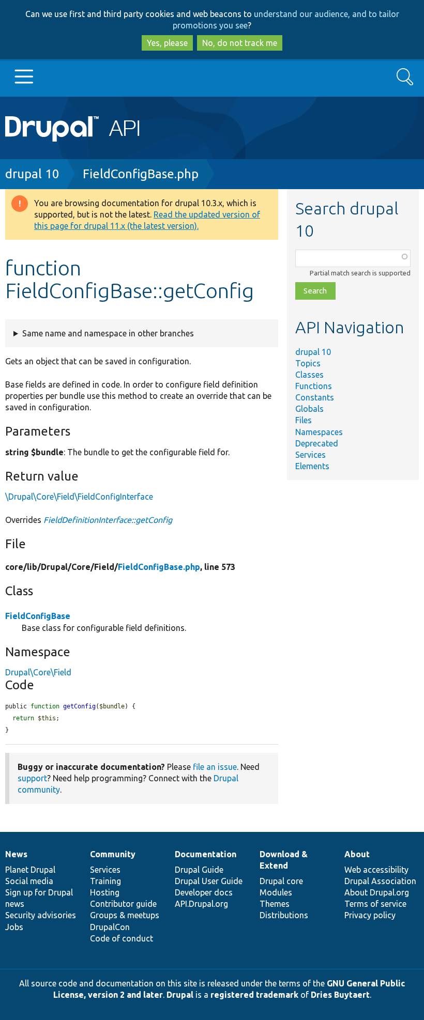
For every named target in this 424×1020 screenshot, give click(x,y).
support (32, 778)
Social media (29, 881)
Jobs (14, 927)
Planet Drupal (30, 869)
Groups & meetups (124, 915)
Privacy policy (370, 915)
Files (303, 420)
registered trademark (254, 994)
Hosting (104, 892)
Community (112, 854)
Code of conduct (121, 938)
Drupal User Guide (209, 881)
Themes (275, 903)
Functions (313, 386)
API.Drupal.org (201, 903)
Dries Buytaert (340, 994)
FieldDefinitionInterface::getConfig (107, 519)
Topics (308, 363)
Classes (309, 374)
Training (105, 881)
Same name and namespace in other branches (108, 333)
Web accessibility (376, 869)
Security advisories (40, 915)
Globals (309, 408)
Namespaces (319, 432)
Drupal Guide (199, 869)
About (357, 854)
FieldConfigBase (37, 616)
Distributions (284, 915)
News (16, 854)
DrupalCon (110, 927)
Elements (312, 466)
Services (310, 454)
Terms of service (375, 903)
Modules (276, 892)
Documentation (205, 854)
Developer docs (204, 892)
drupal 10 (32, 174)
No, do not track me (239, 43)
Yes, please (167, 43)
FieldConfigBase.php (141, 174)
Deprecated (316, 443)
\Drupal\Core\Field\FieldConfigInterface (79, 496)
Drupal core (281, 881)
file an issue (215, 766)
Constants (314, 397)
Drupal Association (380, 881)
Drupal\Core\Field (38, 672)
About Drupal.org (376, 892)
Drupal (179, 994)
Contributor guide (123, 903)
